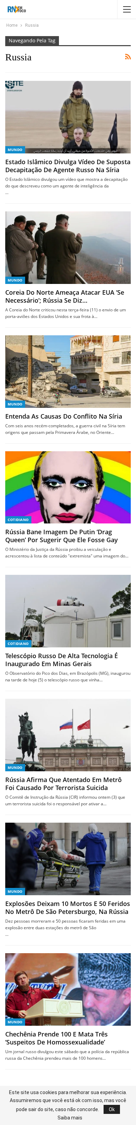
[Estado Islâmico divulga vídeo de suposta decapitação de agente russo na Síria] (68, 117)
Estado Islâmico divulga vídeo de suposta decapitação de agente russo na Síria (67, 166)
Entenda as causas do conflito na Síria (63, 416)
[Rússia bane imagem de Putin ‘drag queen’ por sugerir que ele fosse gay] (68, 487)
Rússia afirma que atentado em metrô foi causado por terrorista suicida (63, 783)
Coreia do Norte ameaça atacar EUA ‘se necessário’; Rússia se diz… (64, 296)
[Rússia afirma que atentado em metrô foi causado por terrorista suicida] (68, 735)
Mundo (15, 149)
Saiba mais (70, 1117)
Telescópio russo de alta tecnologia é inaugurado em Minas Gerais (61, 660)
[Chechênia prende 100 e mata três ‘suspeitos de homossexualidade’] (68, 989)
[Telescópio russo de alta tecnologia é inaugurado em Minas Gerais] (68, 611)
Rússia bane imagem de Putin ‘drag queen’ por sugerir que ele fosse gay (61, 536)
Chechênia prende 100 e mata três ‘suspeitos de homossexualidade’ (56, 1038)
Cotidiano (18, 519)
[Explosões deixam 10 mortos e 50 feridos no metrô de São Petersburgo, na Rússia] (68, 859)
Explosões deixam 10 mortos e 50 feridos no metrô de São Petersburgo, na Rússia (67, 907)
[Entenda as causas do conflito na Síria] (68, 371)
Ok (112, 1109)
